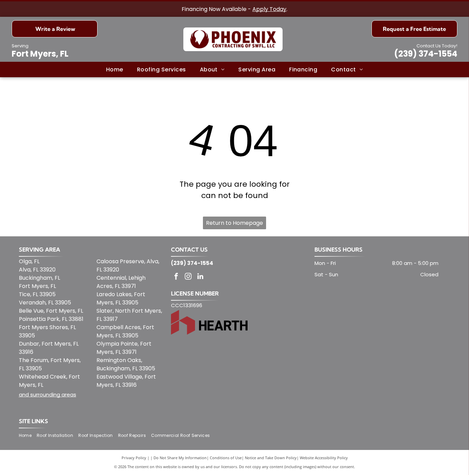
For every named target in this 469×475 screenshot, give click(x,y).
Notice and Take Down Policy (271, 457)
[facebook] (176, 277)
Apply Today (269, 9)
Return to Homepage (234, 223)
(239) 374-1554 (425, 53)
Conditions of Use (226, 457)
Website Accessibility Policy (324, 457)
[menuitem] (114, 69)
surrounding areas (53, 394)
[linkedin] (200, 277)
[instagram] (188, 277)
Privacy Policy (134, 457)
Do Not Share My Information (180, 457)
